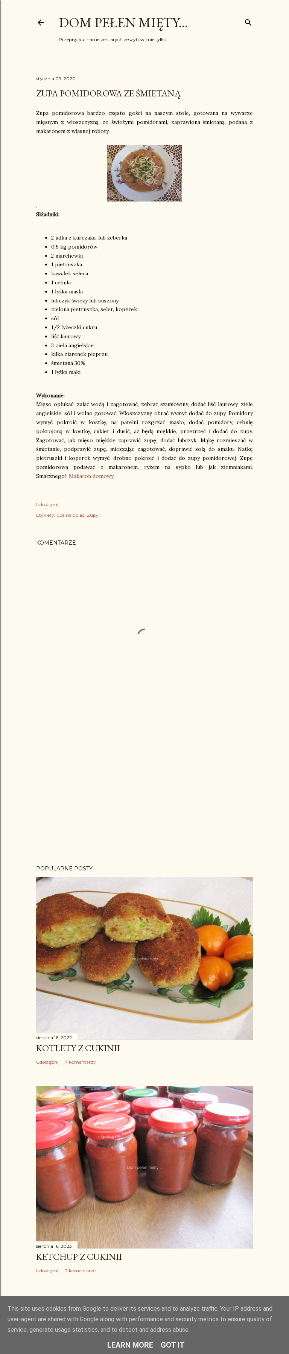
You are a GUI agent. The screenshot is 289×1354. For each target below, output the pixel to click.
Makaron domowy (91, 476)
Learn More (130, 1344)
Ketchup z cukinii (79, 1256)
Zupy (93, 515)
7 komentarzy (80, 1062)
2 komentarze (80, 1270)
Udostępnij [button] (47, 504)
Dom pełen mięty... (123, 22)
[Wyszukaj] (248, 21)
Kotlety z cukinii (78, 1048)
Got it (173, 1344)
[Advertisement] (144, 793)
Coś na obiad (70, 515)
